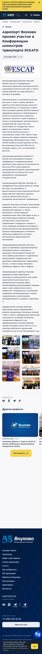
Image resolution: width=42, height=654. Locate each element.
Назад (8, 27)
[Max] (9, 604)
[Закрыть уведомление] (39, 2)
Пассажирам (8, 581)
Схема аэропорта (10, 562)
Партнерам (7, 585)
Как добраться (9, 570)
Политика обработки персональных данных (17, 639)
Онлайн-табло (9, 551)
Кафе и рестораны (11, 558)
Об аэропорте (15, 22)
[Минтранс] (24, 604)
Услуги (5, 566)
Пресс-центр (27, 22)
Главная (5, 22)
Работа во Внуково (11, 577)
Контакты (6, 589)
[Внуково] (15, 604)
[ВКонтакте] (3, 604)
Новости (37, 22)
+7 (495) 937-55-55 (11, 619)
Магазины (7, 554)
